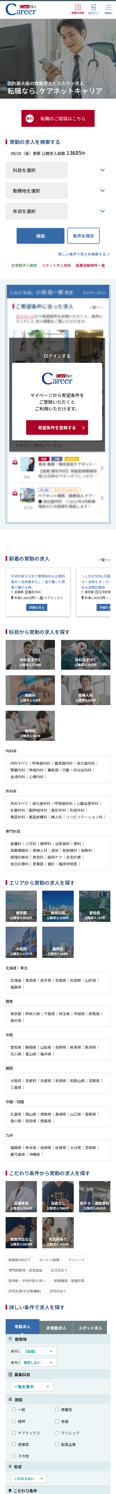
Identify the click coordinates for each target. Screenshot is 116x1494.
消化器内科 (86, 763)
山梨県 (45, 1047)
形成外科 (77, 810)
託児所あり (59, 1270)
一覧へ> (104, 559)
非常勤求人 (56, 1328)
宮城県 (60, 980)
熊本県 (30, 1147)
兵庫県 (45, 1080)
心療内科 (36, 776)
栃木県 (15, 1020)
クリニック (76, 1259)
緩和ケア (55, 857)
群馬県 (94, 1013)
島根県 (60, 1114)
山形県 (90, 980)
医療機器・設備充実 (69, 1280)
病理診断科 (19, 857)
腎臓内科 (17, 770)
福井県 (45, 1054)
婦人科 (56, 817)
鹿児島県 (17, 1154)
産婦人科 (40, 850)
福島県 (15, 987)
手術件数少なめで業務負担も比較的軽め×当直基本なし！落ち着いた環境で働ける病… (38, 582)
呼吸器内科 (41, 763)
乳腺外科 (17, 810)
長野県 (60, 1047)
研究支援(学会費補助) (24, 1290)
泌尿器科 (62, 843)
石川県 (15, 1054)
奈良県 (60, 1080)
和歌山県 (77, 1080)
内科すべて (19, 763)
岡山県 (30, 1114)
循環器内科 (63, 763)
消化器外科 (41, 803)
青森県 (30, 980)
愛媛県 (90, 1114)
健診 (51, 863)
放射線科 (70, 850)
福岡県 (15, 1147)
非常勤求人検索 (24, 265)
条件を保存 (83, 236)
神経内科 (36, 770)
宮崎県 (90, 1147)
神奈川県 (32, 1013)
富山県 (30, 1054)
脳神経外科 (38, 810)
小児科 (30, 843)
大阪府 (15, 1080)
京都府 (30, 1080)
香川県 (15, 1120)
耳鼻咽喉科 (19, 850)
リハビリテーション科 (84, 817)
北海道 (15, 980)
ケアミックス (29, 1433)
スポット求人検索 (56, 265)
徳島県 (45, 1120)
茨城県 (79, 1013)
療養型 (66, 1409)
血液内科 (17, 776)
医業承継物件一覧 (90, 265)
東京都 (15, 1013)
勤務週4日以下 (19, 1259)
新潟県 (90, 1047)
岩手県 (45, 980)
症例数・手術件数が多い (27, 1280)
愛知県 (15, 1047)
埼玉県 (64, 1013)
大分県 (75, 1147)
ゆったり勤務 (49, 1259)
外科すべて (19, 803)
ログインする (57, 355)
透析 (55, 850)
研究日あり (58, 1290)
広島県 (15, 1114)
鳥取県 (45, 1114)
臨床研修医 (68, 863)
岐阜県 (75, 1047)
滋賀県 (94, 1080)
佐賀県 (60, 1147)
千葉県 (49, 1013)
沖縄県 (34, 1154)
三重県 (15, 1087)
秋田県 (75, 980)
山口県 (75, 1114)
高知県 (30, 1120)
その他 (23, 1456)
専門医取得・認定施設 (25, 1270)
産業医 (38, 863)
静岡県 (30, 1047)
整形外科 (58, 810)
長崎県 (45, 1147)
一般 (21, 1409)
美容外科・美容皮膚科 (28, 817)
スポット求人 (90, 1328)
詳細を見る (36, 607)
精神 (21, 1421)
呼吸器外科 (63, 803)
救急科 (38, 857)
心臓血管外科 (88, 803)
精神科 (45, 843)
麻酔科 (86, 850)
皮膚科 (15, 843)
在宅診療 (73, 857)
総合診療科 (19, 863)
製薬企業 (68, 1444)
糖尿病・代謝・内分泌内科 (70, 770)
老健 (64, 1421)
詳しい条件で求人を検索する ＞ (84, 254)
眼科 (77, 843)
